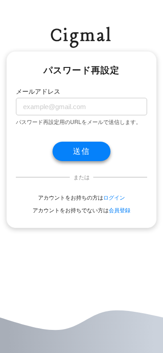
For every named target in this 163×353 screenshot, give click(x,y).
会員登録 (119, 210)
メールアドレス (38, 90)
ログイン (114, 197)
